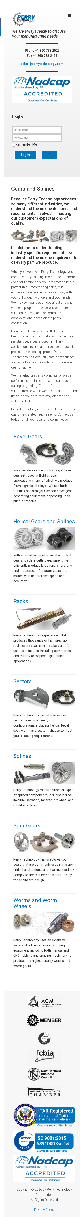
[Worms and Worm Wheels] (44, 924)
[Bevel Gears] (44, 454)
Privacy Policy (44, 1210)
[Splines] (44, 774)
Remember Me (26, 144)
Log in (25, 155)
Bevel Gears (27, 436)
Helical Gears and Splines (44, 521)
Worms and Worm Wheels (35, 903)
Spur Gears (26, 826)
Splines (22, 756)
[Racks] (44, 619)
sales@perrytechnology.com (42, 64)
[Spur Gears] (44, 844)
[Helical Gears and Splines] (44, 539)
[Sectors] (44, 699)
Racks (20, 601)
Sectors (22, 681)
